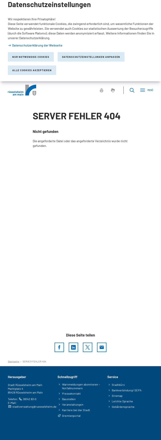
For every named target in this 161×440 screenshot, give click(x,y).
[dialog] (80, 40)
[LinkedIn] (73, 347)
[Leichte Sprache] (101, 90)
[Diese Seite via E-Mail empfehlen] (101, 347)
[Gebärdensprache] (113, 90)
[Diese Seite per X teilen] (87, 347)
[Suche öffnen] (132, 90)
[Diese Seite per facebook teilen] (59, 347)
